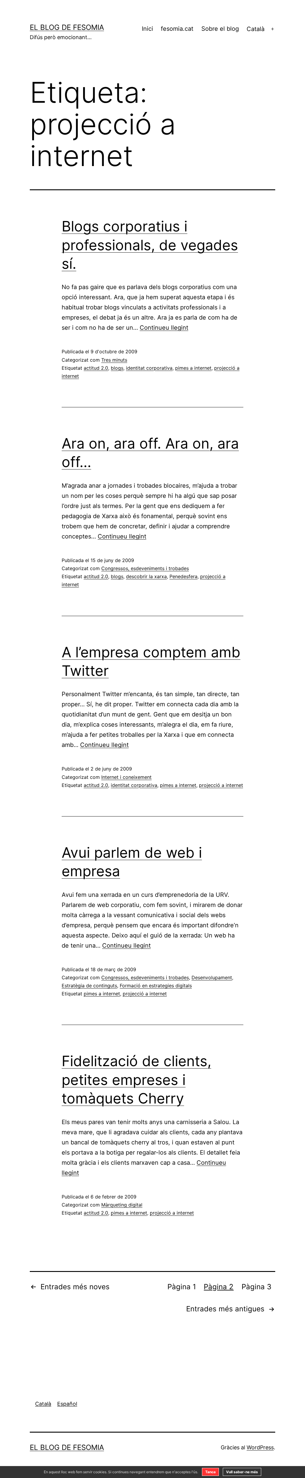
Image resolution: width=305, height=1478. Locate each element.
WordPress (260, 1447)
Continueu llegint (164, 327)
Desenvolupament (212, 977)
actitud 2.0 (96, 368)
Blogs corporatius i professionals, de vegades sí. (150, 244)
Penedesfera (183, 576)
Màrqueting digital (121, 1205)
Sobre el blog (220, 28)
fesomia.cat (177, 28)
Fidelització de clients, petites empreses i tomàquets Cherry (136, 1079)
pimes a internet (193, 368)
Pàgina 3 (256, 1286)
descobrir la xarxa (146, 576)
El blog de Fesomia (67, 27)
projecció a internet (221, 785)
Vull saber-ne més (242, 1472)
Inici (147, 28)
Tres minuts (114, 360)
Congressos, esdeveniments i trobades (145, 568)
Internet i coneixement (126, 777)
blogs (117, 368)
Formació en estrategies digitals (156, 986)
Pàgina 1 (181, 1286)
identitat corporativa (149, 368)
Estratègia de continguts (89, 986)
